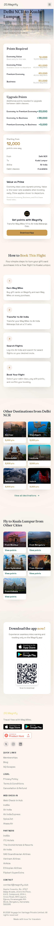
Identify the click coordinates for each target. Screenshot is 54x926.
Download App (27, 232)
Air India (7, 809)
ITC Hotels (8, 840)
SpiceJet (8, 818)
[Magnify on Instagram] (13, 744)
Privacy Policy (10, 779)
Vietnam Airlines (11, 858)
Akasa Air (8, 823)
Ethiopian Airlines (12, 868)
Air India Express (11, 814)
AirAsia (6, 863)
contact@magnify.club (15, 884)
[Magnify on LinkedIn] (20, 744)
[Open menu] (49, 4)
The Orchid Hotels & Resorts (18, 844)
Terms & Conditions (13, 783)
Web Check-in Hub (13, 800)
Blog (5, 762)
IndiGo (6, 805)
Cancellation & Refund (15, 788)
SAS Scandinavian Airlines (16, 854)
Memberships (10, 757)
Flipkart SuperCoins (13, 872)
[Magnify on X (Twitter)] (6, 744)
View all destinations (25, 495)
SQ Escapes (9, 766)
